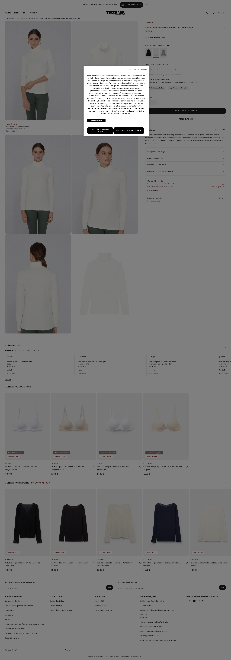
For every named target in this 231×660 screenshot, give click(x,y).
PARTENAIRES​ (96, 120)
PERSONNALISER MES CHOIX (100, 130)
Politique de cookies (97, 108)
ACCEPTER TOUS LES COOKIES (128, 130)
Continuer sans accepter (138, 69)
